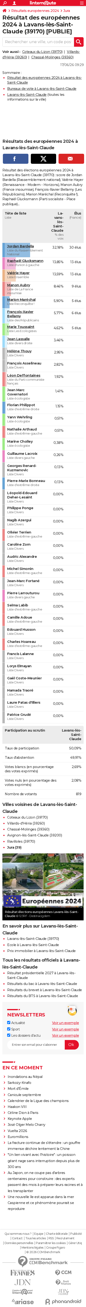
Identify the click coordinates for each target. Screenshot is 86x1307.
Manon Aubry (18, 285)
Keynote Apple (20, 1119)
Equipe (38, 1233)
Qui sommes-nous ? (18, 1233)
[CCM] (63, 1273)
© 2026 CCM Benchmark (43, 1252)
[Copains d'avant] (22, 1292)
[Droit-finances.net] (63, 1283)
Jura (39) (14, 847)
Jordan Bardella (20, 246)
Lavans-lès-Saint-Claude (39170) (33, 939)
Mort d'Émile (18, 1089)
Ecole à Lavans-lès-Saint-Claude (33, 945)
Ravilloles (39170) (21, 841)
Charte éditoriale (57, 1233)
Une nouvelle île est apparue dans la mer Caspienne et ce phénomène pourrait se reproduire (41, 1203)
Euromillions (18, 1137)
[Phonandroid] (63, 1302)
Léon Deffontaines (23, 375)
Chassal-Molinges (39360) (52, 57)
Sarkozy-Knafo (19, 1083)
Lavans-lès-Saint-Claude (27, 94)
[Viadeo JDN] (63, 1292)
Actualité (17, 1023)
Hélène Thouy (19, 351)
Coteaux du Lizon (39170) (42, 52)
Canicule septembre (24, 1095)
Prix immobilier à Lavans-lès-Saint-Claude (41, 951)
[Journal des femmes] (22, 1273)
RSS (51, 1238)
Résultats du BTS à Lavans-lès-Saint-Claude (42, 996)
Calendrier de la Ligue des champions (38, 1101)
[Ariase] (22, 1301)
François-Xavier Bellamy (20, 314)
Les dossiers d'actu (25, 1035)
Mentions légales (32, 1247)
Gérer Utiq (75, 1243)
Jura (66, 11)
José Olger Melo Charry (26, 1124)
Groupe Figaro (55, 1247)
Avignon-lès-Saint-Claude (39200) (34, 835)
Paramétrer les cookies (50, 1243)
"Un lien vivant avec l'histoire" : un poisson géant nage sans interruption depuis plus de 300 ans (44, 1161)
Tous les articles (35, 1238)
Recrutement (65, 1238)
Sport (15, 1029)
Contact (17, 1238)
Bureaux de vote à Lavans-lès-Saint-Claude (41, 89)
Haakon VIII (17, 1107)
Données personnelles (19, 1243)
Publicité (76, 1233)
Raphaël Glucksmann (25, 261)
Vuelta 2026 (17, 1131)
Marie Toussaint (20, 327)
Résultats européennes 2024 (35, 11)
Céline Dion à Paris (23, 1113)
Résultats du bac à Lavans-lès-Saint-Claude (42, 984)
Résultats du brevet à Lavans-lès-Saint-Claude (44, 990)
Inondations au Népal (25, 1077)
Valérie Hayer (18, 273)
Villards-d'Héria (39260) (26, 823)
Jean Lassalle (18, 339)
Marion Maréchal (21, 299)
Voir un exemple (65, 1023)
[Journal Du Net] (22, 1282)
